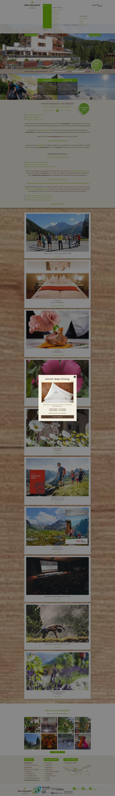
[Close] (75, 377)
